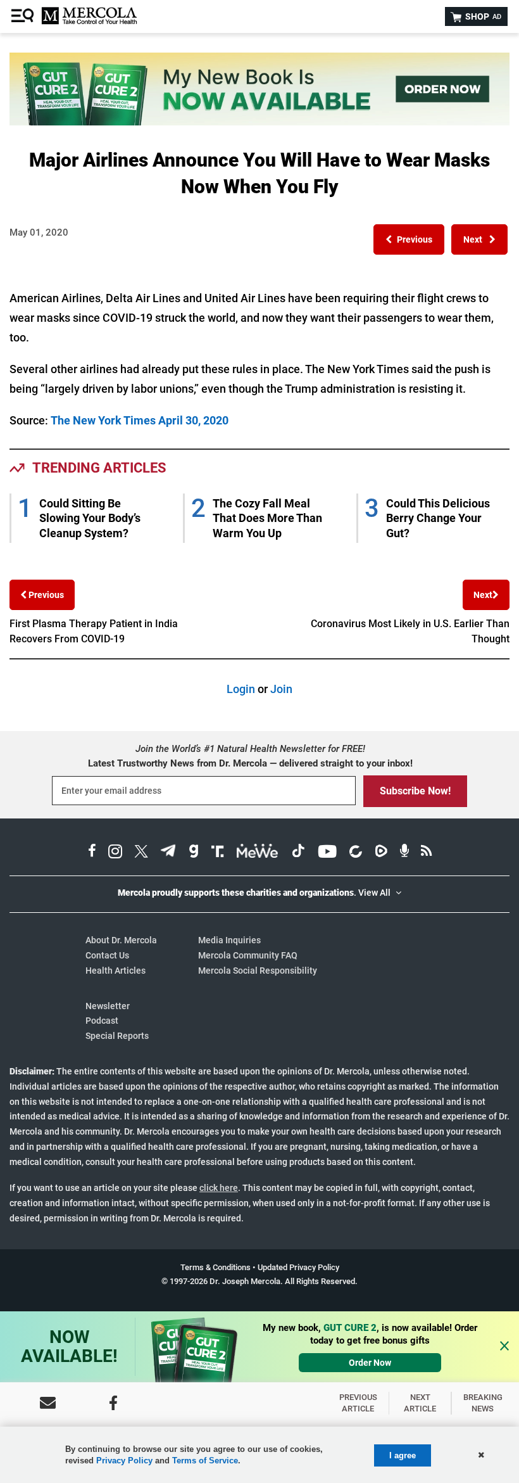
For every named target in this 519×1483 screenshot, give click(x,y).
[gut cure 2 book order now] (259, 121)
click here (218, 1188)
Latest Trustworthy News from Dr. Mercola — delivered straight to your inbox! (250, 763)
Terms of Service (205, 1460)
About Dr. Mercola (121, 940)
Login (241, 689)
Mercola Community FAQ (247, 955)
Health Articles (115, 970)
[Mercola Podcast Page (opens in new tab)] (404, 853)
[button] (408, 239)
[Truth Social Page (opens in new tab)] (218, 853)
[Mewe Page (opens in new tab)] (258, 853)
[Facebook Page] (113, 1403)
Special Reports (117, 1036)
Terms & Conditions (215, 1267)
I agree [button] (402, 1455)
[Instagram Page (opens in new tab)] (115, 853)
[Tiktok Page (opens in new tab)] (298, 853)
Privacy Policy (124, 1460)
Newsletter (107, 1006)
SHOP (482, 16)
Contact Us (107, 955)
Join (281, 689)
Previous (45, 595)
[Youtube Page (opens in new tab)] (327, 853)
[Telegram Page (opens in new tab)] (168, 853)
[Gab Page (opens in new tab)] (194, 853)
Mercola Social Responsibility (257, 970)
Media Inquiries (229, 940)
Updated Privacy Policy (298, 1267)
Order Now (370, 1363)
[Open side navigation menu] (24, 16)
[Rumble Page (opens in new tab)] (381, 853)
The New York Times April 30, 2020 (139, 420)
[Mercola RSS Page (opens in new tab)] (426, 853)
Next (482, 595)
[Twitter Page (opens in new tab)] (141, 853)
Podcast (101, 1020)
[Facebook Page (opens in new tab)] (92, 853)
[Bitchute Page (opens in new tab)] (355, 853)
